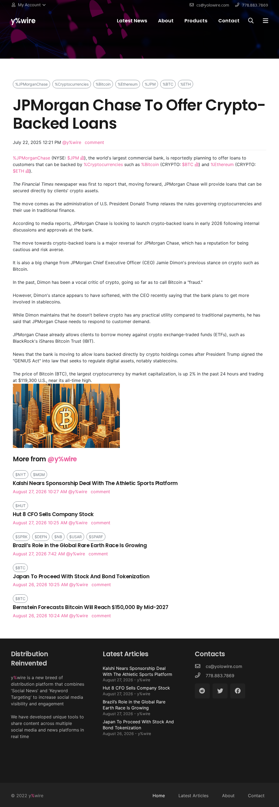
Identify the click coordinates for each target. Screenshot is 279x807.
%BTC (168, 84)
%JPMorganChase (31, 84)
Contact (256, 795)
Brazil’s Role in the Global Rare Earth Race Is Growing (134, 707)
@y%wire (71, 142)
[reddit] (202, 690)
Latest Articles (193, 795)
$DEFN (41, 536)
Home (159, 795)
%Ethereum (128, 84)
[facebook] (237, 690)
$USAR (75, 536)
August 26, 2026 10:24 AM (90, 611)
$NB (58, 536)
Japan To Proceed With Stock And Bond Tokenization (138, 727)
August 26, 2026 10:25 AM (81, 580)
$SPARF (96, 536)
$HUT (20, 505)
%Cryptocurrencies (72, 84)
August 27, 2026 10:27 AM (95, 487)
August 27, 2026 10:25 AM (53, 518)
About (228, 795)
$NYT (20, 474)
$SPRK (21, 536)
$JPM (73, 158)
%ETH (185, 84)
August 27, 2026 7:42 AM (80, 549)
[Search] (251, 21)
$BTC (187, 164)
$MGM (39, 474)
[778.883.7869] (200, 675)
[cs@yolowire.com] (200, 666)
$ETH (18, 171)
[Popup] (265, 20)
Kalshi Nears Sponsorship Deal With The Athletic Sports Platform (137, 674)
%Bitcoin (103, 84)
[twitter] (220, 690)
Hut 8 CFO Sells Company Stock (136, 690)
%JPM (150, 84)
